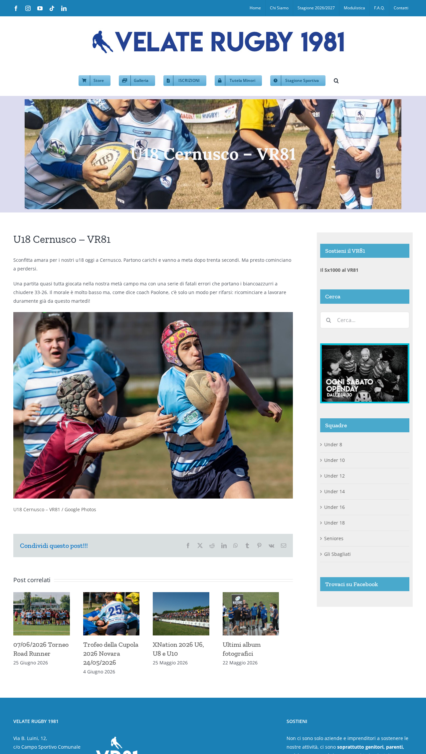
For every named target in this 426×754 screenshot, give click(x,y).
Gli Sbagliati (337, 554)
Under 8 (333, 444)
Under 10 (334, 460)
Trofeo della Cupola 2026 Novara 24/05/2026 (114, 656)
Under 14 (334, 491)
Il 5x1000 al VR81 (339, 270)
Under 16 (334, 507)
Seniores (333, 538)
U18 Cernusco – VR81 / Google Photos (54, 509)
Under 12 (334, 476)
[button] (336, 80)
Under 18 (334, 523)
